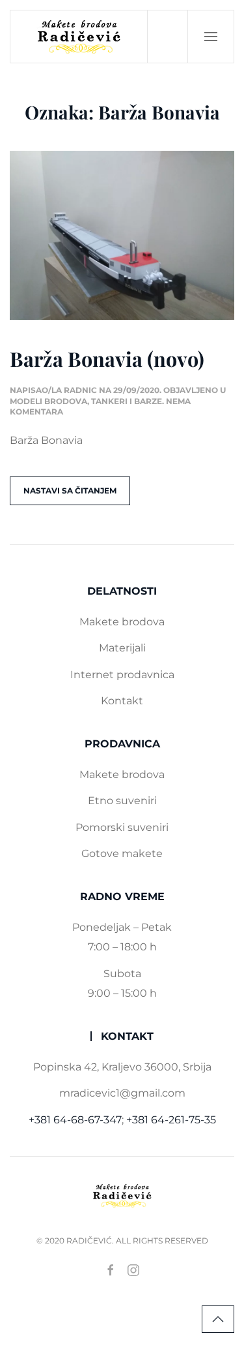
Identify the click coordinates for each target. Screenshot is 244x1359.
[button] (211, 36)
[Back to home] (79, 36)
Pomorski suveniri (122, 827)
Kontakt (122, 701)
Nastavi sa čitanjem (69, 490)
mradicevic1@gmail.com (122, 1093)
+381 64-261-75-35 (171, 1120)
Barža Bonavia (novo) (107, 358)
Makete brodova (122, 622)
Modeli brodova (48, 401)
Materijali (122, 648)
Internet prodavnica (122, 674)
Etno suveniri (122, 800)
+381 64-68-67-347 (75, 1120)
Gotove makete (122, 853)
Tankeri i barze (126, 401)
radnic (80, 390)
